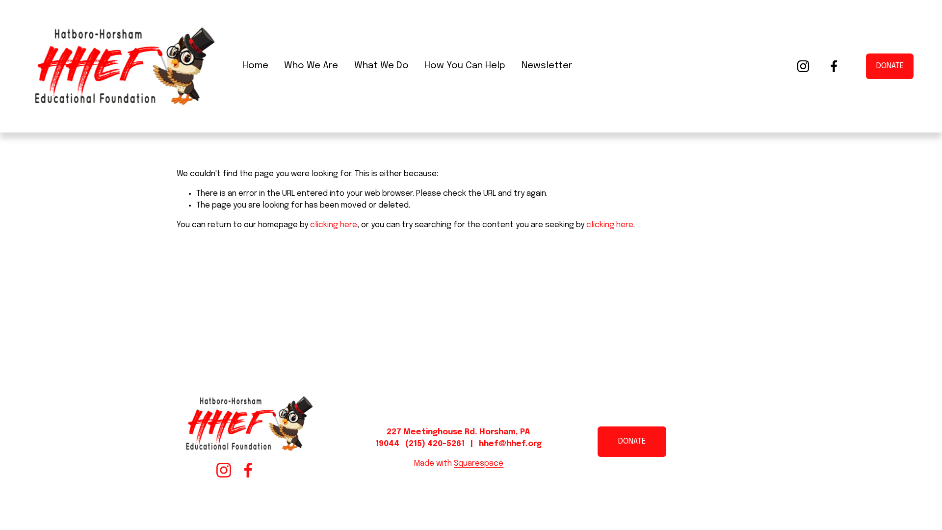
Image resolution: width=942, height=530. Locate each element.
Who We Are (311, 66)
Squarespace (478, 463)
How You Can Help (464, 66)
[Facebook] (834, 66)
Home (255, 66)
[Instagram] (803, 66)
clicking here (333, 225)
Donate (890, 66)
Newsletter (547, 66)
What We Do (381, 66)
